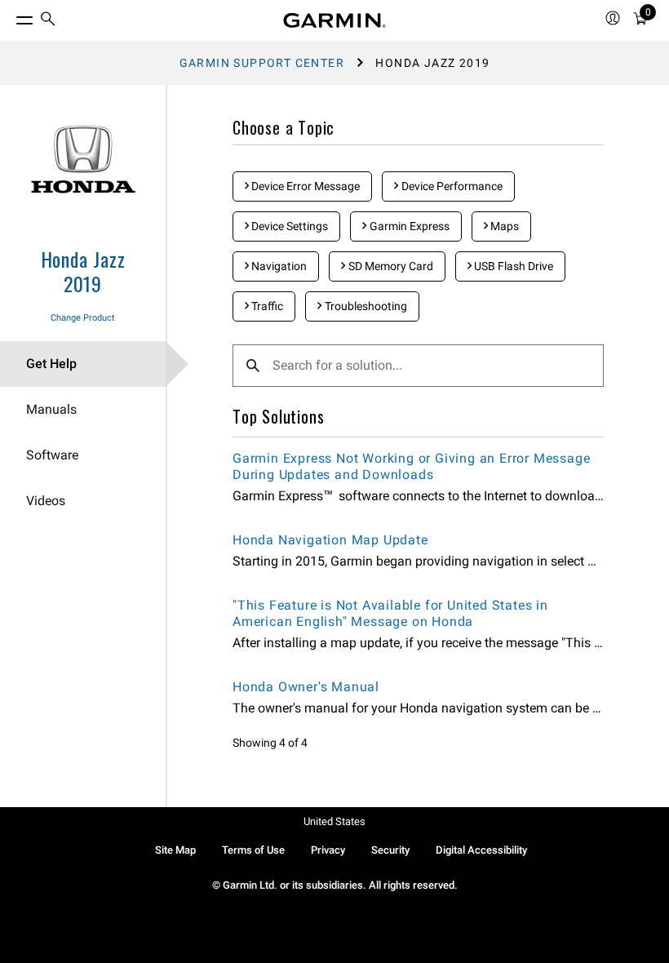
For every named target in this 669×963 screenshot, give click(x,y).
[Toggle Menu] (10, 16)
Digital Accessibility (481, 850)
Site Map (175, 850)
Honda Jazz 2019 (83, 271)
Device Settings (288, 226)
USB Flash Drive (512, 266)
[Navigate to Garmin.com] (334, 20)
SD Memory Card (389, 266)
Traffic (266, 306)
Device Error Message (304, 186)
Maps (503, 226)
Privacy (328, 850)
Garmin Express (408, 226)
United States (334, 821)
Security (390, 850)
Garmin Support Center (261, 62)
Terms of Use (253, 850)
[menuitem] (48, 21)
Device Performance (451, 186)
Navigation (278, 266)
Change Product (83, 318)
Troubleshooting (364, 306)
